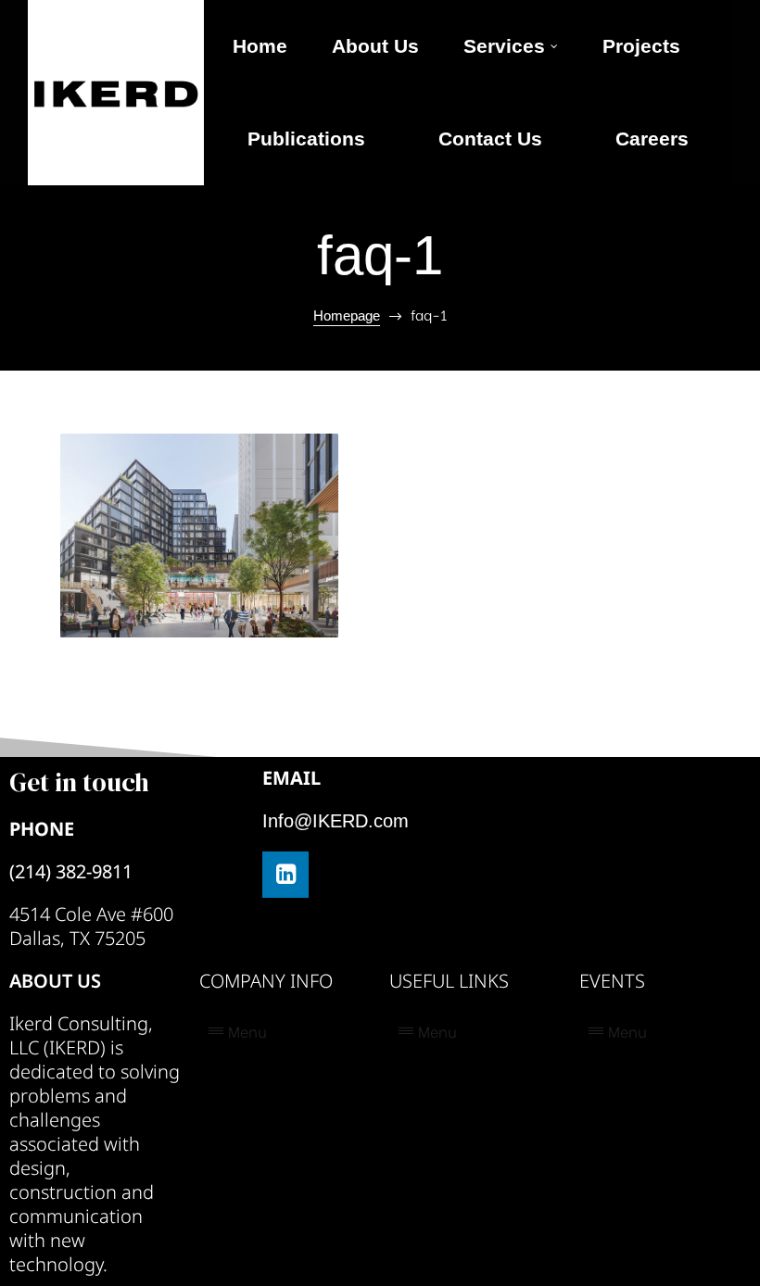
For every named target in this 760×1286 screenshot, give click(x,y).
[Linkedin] (285, 874)
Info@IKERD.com (335, 821)
